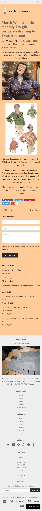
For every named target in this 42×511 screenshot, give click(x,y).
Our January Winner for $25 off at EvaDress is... (20, 278)
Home (21, 401)
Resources (21, 404)
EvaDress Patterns (28, 44)
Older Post (8, 210)
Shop (21, 421)
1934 (3, 44)
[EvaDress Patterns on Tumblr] (33, 445)
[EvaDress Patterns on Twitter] (8, 445)
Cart (38, 2)
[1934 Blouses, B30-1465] (21, 100)
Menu (6, 2)
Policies (21, 398)
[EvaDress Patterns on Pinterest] (18, 445)
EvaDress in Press (21, 408)
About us (21, 427)
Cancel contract (33, 506)
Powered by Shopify (33, 497)
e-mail (21, 457)
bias (9, 44)
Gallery (21, 434)
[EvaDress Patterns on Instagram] (28, 445)
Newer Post (34, 210)
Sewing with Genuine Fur (11, 270)
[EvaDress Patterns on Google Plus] (23, 445)
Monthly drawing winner (11, 47)
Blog (21, 424)
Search (21, 395)
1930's (35, 41)
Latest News (21, 339)
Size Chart (21, 430)
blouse (15, 44)
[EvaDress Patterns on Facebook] (13, 445)
